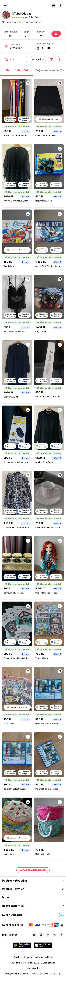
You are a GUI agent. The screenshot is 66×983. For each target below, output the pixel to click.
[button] (54, 5)
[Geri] (5, 5)
